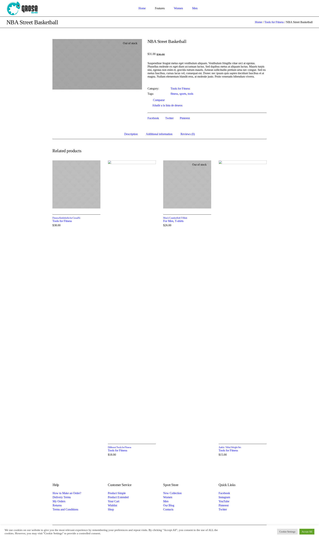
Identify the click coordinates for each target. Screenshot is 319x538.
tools (190, 93)
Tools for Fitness (274, 22)
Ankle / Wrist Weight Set (230, 447)
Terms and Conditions (65, 509)
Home (258, 22)
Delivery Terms (62, 497)
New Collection (172, 493)
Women (167, 497)
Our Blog (168, 505)
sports (182, 93)
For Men (168, 221)
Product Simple (117, 493)
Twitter (169, 118)
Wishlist (112, 505)
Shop (111, 509)
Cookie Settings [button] (287, 531)
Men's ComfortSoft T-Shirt (175, 217)
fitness (174, 93)
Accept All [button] (307, 531)
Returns (57, 505)
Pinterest (185, 118)
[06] (97, 64)
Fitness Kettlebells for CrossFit (66, 217)
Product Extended (118, 497)
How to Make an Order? (67, 493)
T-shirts (179, 221)
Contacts (168, 509)
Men (166, 501)
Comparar (159, 100)
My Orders (59, 501)
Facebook (153, 118)
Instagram (224, 497)
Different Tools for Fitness (119, 447)
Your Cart (113, 501)
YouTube (224, 501)
